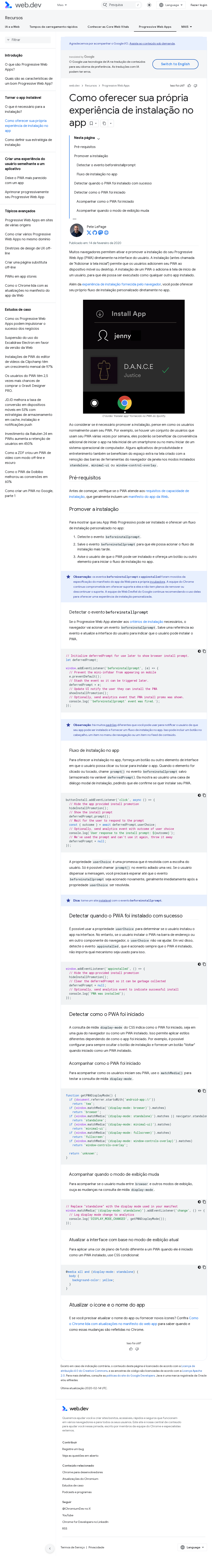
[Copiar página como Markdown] (104, 123)
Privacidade (96, 1547)
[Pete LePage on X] (89, 233)
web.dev (74, 85)
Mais (60, 5)
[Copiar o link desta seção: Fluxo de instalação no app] (123, 750)
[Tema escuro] (199, 651)
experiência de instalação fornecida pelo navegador (121, 284)
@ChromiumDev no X (76, 1508)
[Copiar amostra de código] (204, 651)
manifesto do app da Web (148, 497)
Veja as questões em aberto (80, 1455)
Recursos (14, 17)
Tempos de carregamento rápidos (54, 27)
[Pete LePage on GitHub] (95, 233)
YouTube (67, 1515)
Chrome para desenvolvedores (82, 1472)
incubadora (157, 582)
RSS (64, 1528)
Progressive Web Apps (155, 27)
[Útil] (189, 86)
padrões (111, 725)
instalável (105, 900)
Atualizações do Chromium (80, 1479)
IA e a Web (12, 27)
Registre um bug (73, 1449)
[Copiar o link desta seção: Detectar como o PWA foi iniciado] (147, 1014)
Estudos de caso (72, 1485)
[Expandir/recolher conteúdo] (98, 138)
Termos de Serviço (73, 1547)
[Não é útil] (195, 86)
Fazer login (199, 5)
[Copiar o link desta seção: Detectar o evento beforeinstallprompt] (152, 612)
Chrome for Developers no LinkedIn (85, 1522)
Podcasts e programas (77, 1492)
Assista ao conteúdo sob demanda (152, 43)
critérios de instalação (146, 622)
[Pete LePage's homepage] (106, 233)
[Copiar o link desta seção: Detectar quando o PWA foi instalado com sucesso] (186, 916)
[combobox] (121, 5)
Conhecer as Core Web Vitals (108, 27)
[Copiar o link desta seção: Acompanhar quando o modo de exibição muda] (162, 1174)
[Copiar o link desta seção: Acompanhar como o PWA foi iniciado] (144, 1063)
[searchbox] (28, 40)
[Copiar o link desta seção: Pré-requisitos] (104, 478)
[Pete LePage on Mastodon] (100, 233)
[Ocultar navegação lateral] (50, 1548)
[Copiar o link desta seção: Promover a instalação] (122, 509)
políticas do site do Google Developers (130, 1375)
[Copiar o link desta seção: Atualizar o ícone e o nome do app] (148, 1305)
